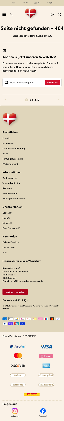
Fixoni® (6, 217)
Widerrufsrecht (10, 163)
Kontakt (6, 138)
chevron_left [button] (5, 100)
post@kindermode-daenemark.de (26, 281)
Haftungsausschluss (12, 158)
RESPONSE (29, 336)
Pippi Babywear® (11, 228)
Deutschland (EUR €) (16, 300)
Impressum (8, 143)
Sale (4, 252)
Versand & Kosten (11, 183)
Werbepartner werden (13, 198)
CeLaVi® (6, 212)
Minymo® (7, 223)
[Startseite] (32, 14)
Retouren (7, 188)
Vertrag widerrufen (15, 291)
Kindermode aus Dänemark (20, 306)
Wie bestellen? (10, 193)
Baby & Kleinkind (10, 242)
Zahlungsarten (9, 178)
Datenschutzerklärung (13, 148)
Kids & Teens (9, 247)
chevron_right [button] (58, 100)
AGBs (5, 153)
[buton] (16, 300)
